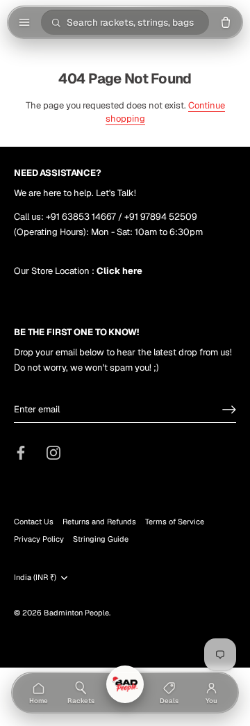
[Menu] (24, 22)
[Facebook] (21, 452)
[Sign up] (229, 410)
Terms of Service (174, 521)
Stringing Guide (100, 539)
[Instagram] (53, 452)
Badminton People (76, 613)
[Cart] (225, 22)
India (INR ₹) (35, 577)
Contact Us (33, 521)
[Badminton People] (125, 684)
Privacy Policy (39, 539)
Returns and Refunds (99, 521)
